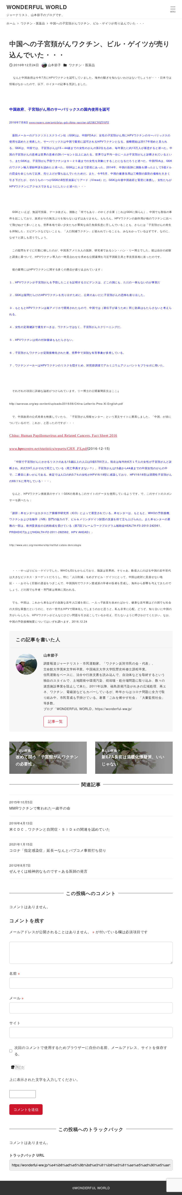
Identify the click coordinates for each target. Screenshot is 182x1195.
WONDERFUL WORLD (36, 7)
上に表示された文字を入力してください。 (44, 1079)
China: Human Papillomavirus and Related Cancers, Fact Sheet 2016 (63, 435)
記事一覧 (55, 721)
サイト (14, 1022)
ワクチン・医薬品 (82, 65)
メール (16, 997)
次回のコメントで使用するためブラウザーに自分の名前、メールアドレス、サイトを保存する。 (90, 1050)
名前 (14, 973)
